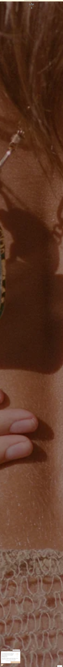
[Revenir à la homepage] (31, 6)
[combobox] (59, 666)
